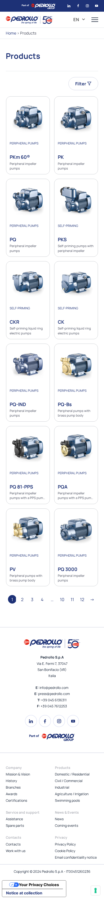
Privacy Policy (65, 844)
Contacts (13, 844)
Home (11, 33)
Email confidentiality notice (76, 857)
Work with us (15, 850)
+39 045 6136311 (54, 700)
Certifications (16, 800)
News (59, 819)
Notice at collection (24, 892)
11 (72, 599)
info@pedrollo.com (53, 687)
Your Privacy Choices (39, 884)
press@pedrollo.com (54, 693)
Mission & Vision (18, 774)
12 (82, 599)
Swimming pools (67, 800)
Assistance (14, 819)
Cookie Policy (65, 850)
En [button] (76, 19)
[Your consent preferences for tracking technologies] (95, 890)
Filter (81, 84)
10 (62, 599)
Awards (11, 794)
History (11, 780)
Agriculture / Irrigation (72, 794)
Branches (13, 787)
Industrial (62, 787)
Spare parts (15, 825)
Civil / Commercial (68, 780)
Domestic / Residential (72, 774)
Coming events (66, 825)
